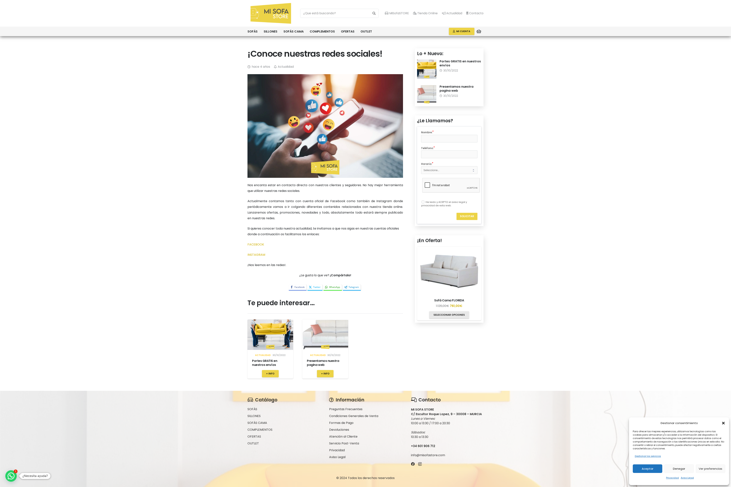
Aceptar (647, 469)
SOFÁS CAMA (257, 423)
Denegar (679, 469)
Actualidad (453, 13)
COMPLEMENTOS (259, 429)
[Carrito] (479, 31)
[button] (723, 423)
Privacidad (672, 477)
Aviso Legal (687, 477)
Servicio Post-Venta (344, 443)
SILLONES (254, 416)
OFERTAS (254, 436)
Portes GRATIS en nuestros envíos (264, 363)
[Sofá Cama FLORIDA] (449, 271)
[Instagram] (420, 464)
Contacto (476, 13)
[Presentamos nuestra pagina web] (325, 334)
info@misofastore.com (428, 455)
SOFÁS (252, 409)
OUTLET (253, 443)
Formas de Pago (341, 423)
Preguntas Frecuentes (345, 409)
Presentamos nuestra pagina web (323, 363)
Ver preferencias (710, 469)
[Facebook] (413, 464)
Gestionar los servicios (648, 456)
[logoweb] (270, 13)
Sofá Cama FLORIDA (449, 300)
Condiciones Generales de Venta (353, 416)
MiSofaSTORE (399, 13)
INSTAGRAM (256, 255)
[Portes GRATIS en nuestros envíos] (270, 334)
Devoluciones (339, 429)
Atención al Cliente (343, 436)
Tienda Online (427, 13)
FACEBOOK (255, 244)
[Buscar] (374, 13)
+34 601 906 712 (423, 446)
